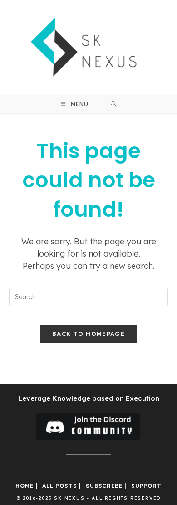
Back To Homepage (88, 333)
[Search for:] (114, 104)
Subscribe (104, 485)
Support (146, 485)
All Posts (59, 485)
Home (24, 485)
